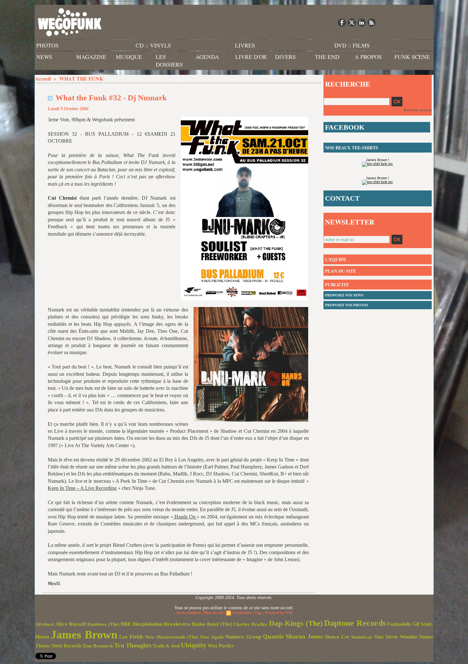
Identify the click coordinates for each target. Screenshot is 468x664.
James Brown (84, 634)
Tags (258, 612)
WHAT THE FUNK (81, 78)
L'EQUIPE (335, 259)
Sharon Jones (304, 636)
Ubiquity (194, 645)
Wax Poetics (221, 645)
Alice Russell (70, 624)
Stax (379, 636)
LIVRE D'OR (251, 57)
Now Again (211, 636)
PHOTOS (47, 45)
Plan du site (213, 612)
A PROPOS (368, 57)
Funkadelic (399, 624)
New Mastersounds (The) (171, 636)
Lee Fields (131, 637)
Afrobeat (44, 624)
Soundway (361, 636)
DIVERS (285, 57)
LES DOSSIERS (169, 60)
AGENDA (207, 57)
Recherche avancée (418, 110)
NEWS (44, 57)
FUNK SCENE (412, 57)
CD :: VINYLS (153, 45)
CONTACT (342, 198)
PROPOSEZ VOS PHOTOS (346, 305)
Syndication (242, 612)
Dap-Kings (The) (296, 623)
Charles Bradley (250, 624)
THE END (327, 57)
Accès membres (188, 612)
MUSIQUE (129, 57)
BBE (126, 624)
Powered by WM (278, 612)
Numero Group (243, 637)
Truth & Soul (166, 645)
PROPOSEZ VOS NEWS (344, 295)
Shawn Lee (336, 636)
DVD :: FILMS (352, 45)
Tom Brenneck (97, 645)
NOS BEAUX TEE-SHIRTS (351, 147)
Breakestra (177, 624)
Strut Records (66, 646)
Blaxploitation (147, 624)
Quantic (273, 636)
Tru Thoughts (133, 645)
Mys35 (54, 583)
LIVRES (245, 45)
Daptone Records (355, 623)
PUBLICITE (337, 284)
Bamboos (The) (103, 624)
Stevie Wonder (401, 637)
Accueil (43, 78)
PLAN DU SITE (340, 271)
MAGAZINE (91, 57)
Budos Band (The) (212, 624)
